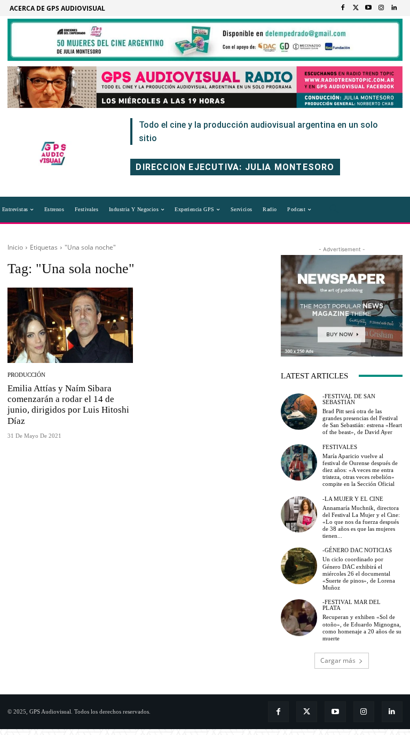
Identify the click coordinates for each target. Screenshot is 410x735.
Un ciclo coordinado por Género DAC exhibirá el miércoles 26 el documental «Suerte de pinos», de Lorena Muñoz (358, 573)
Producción (26, 375)
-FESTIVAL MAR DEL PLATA (351, 605)
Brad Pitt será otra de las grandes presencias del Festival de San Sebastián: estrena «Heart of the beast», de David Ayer (362, 422)
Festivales (339, 447)
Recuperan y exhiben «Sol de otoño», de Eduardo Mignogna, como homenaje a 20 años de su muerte (361, 627)
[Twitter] (355, 8)
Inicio (15, 247)
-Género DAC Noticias (357, 550)
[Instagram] (381, 8)
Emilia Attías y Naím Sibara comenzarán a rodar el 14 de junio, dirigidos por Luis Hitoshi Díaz (68, 404)
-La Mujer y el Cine (352, 499)
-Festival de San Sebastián (348, 399)
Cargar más (338, 660)
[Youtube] (368, 8)
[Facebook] (342, 8)
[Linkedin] (394, 8)
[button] (334, 209)
